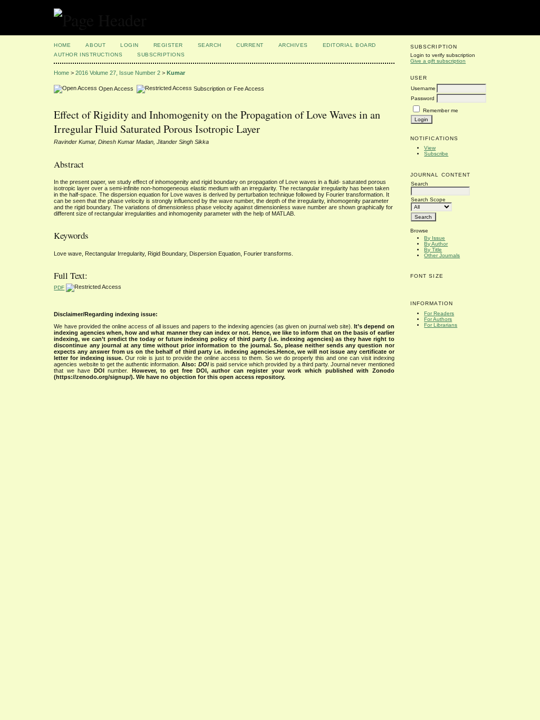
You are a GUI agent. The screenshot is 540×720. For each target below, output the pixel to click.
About (95, 45)
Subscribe (436, 154)
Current (250, 45)
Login (129, 45)
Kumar (176, 73)
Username (423, 88)
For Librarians (440, 325)
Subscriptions (161, 54)
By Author (436, 244)
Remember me (440, 110)
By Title (433, 249)
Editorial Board (349, 45)
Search (209, 45)
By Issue (434, 238)
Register (168, 45)
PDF (59, 287)
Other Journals (442, 255)
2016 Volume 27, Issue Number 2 (117, 73)
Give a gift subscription (438, 61)
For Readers (439, 313)
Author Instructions (88, 54)
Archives (293, 45)
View (430, 148)
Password (423, 98)
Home (62, 45)
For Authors (438, 319)
